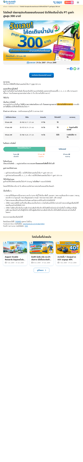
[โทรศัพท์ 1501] (57, 2)
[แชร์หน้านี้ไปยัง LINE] (74, 68)
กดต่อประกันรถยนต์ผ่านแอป (41, 75)
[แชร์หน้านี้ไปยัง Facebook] (71, 68)
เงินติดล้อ (18, 221)
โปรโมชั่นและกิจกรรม (14, 6)
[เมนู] (78, 2)
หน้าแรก (5, 6)
